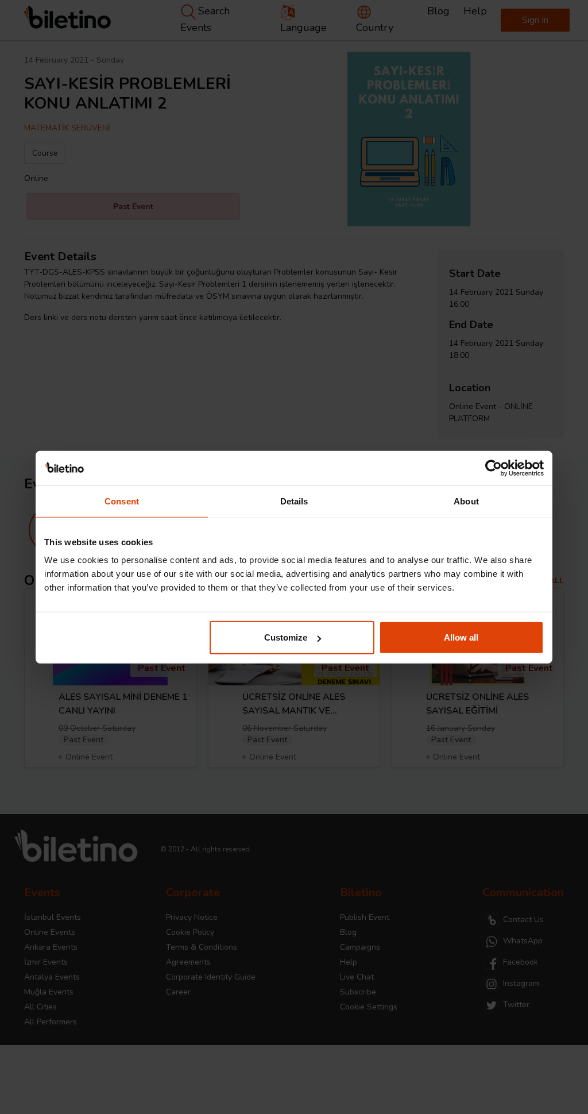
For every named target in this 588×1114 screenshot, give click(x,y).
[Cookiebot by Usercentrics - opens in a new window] (493, 467)
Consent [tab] (122, 501)
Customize (285, 637)
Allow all (461, 637)
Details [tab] (294, 501)
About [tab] (466, 501)
